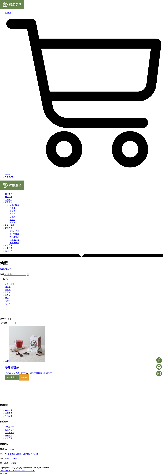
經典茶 (12, 214)
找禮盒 (12, 208)
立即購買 (24, 377)
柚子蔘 (12, 211)
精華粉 (12, 223)
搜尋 (2, 274)
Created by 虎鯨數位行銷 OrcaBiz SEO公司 (17, 471)
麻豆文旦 (8, 197)
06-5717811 (9, 449)
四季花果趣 (14, 240)
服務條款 (8, 436)
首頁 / (2, 269)
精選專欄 (8, 413)
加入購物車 (12, 377)
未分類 (8, 304)
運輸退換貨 (9, 430)
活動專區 (8, 200)
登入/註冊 (9, 177)
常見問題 (8, 248)
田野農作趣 (14, 243)
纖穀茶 (12, 220)
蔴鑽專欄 (8, 228)
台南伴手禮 (9, 225)
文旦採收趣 (14, 234)
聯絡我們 (8, 251)
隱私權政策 (9, 433)
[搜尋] (28, 274)
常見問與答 (9, 427)
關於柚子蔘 (14, 231)
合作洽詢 (8, 416)
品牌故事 (8, 410)
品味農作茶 (14, 237)
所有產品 (8, 202)
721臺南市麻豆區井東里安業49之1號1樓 (21, 454)
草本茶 (12, 217)
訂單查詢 (8, 245)
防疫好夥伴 (14, 205)
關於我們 (8, 194)
